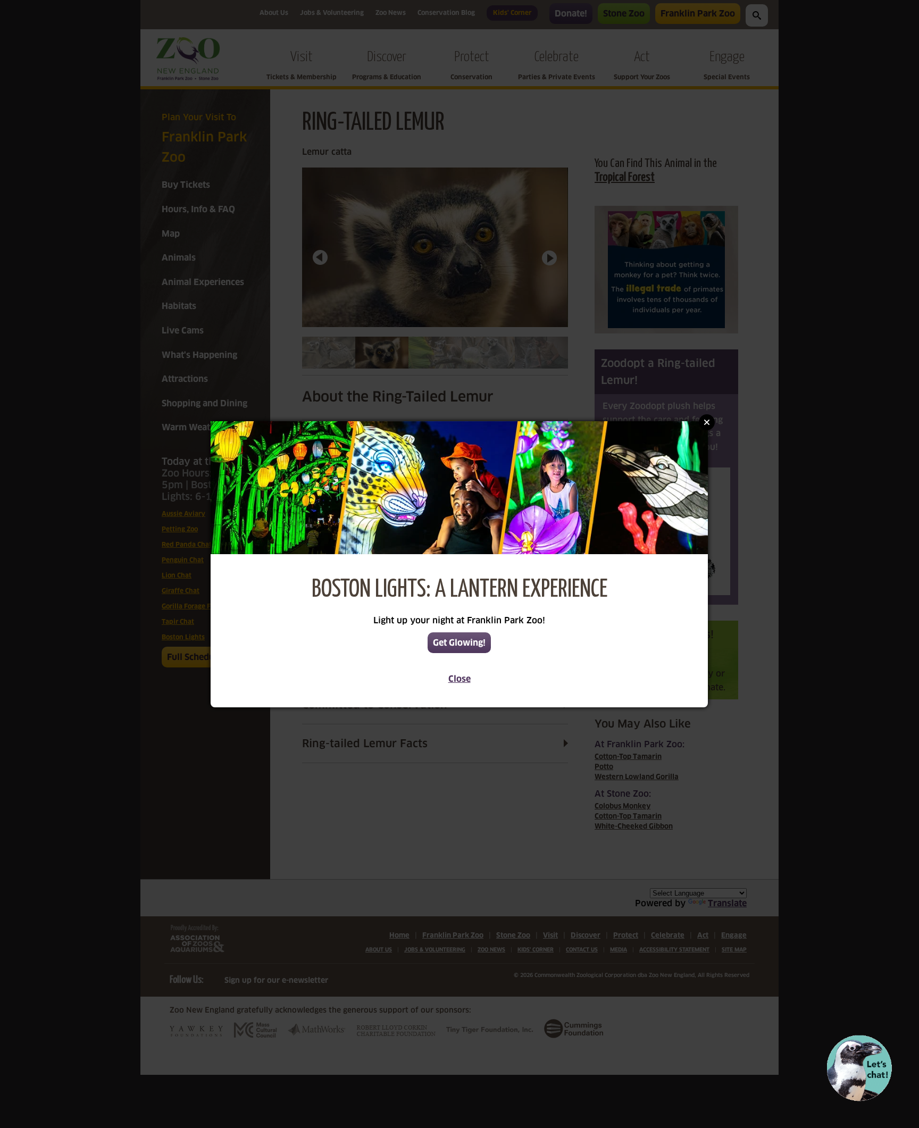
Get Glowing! (459, 643)
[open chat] (859, 1068)
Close (459, 679)
